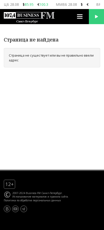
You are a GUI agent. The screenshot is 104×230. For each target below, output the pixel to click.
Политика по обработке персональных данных (32, 200)
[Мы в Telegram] (23, 209)
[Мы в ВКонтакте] (7, 209)
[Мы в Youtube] (15, 209)
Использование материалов (29, 196)
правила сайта (59, 196)
